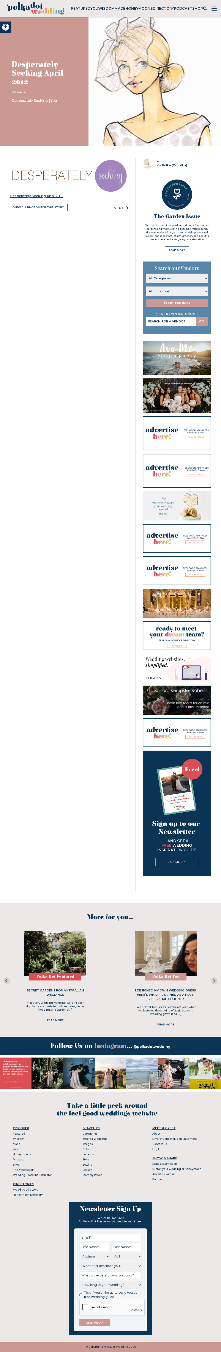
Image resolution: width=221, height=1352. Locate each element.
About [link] (156, 1133)
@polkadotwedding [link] (151, 1047)
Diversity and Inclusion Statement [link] (174, 1138)
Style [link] (86, 1159)
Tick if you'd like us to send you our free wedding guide (111, 1295)
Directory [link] (163, 8)
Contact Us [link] (159, 1144)
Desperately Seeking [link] (30, 101)
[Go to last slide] (6, 980)
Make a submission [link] (164, 1163)
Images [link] (88, 1144)
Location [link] (88, 1154)
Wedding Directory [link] (25, 1189)
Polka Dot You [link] (166, 976)
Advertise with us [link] (163, 1174)
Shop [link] (197, 8)
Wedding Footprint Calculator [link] (32, 1175)
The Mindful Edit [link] (24, 1169)
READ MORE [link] (177, 250)
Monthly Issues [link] (92, 1175)
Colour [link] (87, 1149)
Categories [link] (90, 1133)
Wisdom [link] (106, 8)
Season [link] (87, 1169)
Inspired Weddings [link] (95, 1138)
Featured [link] (80, 8)
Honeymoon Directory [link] (28, 1194)
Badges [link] (157, 1179)
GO (201, 321)
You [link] (94, 8)
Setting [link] (87, 1164)
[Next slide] (214, 980)
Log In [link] (156, 1149)
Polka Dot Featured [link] (55, 976)
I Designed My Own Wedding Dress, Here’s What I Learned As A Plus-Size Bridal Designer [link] (165, 994)
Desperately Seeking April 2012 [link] (36, 196)
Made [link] (120, 8)
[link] (5, 27)
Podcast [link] (183, 8)
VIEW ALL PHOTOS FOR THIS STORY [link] (38, 207)
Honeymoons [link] (139, 8)
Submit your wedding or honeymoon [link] (176, 1169)
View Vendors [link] (177, 303)
